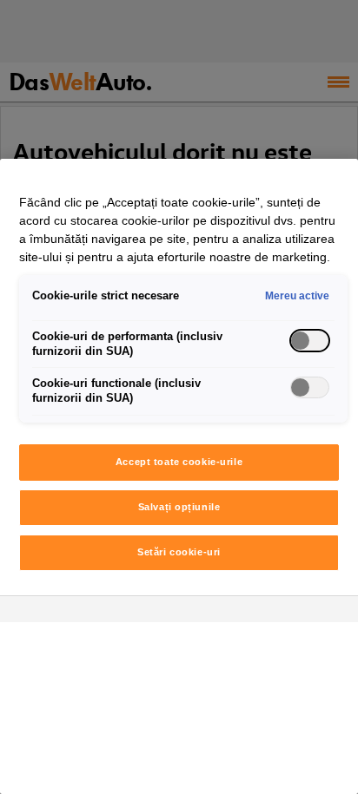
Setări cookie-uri (179, 552)
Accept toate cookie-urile (179, 461)
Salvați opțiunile (179, 507)
